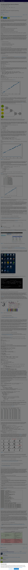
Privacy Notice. (20, 567)
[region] (14, 566)
